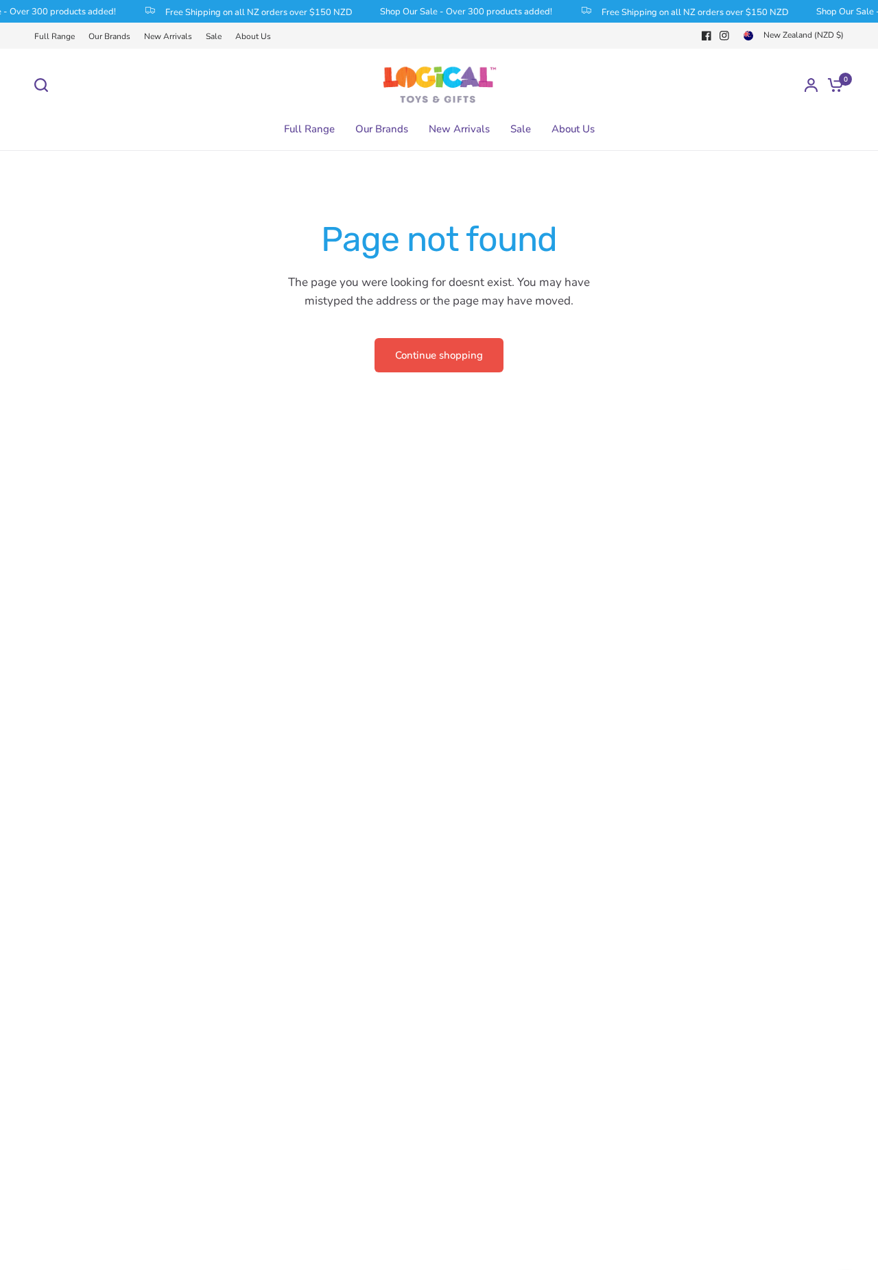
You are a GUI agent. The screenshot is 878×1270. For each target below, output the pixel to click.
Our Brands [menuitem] (381, 129)
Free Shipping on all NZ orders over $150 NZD (253, 11)
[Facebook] (706, 36)
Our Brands (109, 36)
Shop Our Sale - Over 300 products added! (461, 11)
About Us (253, 36)
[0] (832, 85)
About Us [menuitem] (573, 129)
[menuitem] (58, 36)
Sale (214, 36)
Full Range (54, 36)
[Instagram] (724, 36)
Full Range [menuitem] (309, 129)
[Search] (44, 85)
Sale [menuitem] (520, 129)
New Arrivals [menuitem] (459, 129)
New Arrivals (168, 36)
